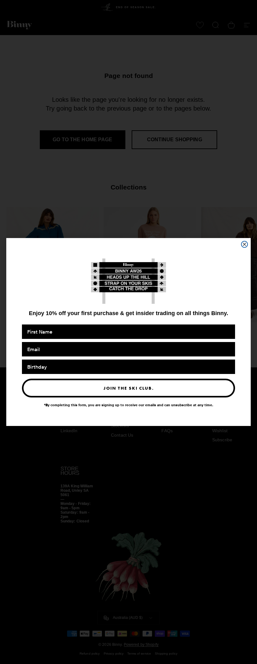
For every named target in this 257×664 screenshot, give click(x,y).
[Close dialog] (244, 244)
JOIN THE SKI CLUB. (128, 388)
